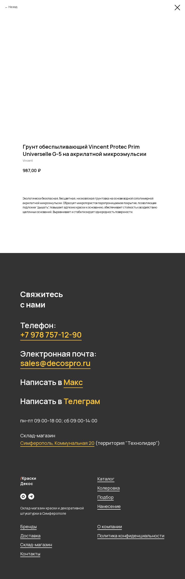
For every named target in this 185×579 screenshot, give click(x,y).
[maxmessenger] (23, 496)
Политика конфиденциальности (130, 536)
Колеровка (108, 488)
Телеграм (82, 401)
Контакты (30, 554)
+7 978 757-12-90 (51, 334)
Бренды (28, 526)
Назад (12, 7)
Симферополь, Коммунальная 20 (57, 443)
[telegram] (31, 496)
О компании (109, 526)
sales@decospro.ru (55, 363)
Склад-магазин (36, 544)
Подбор (105, 497)
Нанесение (109, 506)
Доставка (30, 536)
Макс (73, 382)
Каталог (105, 479)
